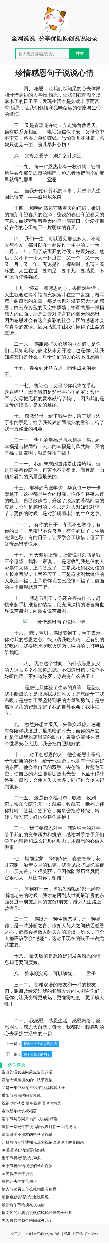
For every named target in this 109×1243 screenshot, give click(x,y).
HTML (78, 1234)
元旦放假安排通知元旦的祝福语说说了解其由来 (43, 1142)
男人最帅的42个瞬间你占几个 (27, 1220)
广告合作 (91, 1234)
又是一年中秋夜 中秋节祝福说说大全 (33, 1088)
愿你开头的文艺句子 (19, 1181)
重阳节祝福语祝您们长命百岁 (27, 1166)
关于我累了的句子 (36, 1054)
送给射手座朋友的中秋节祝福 (27, 1135)
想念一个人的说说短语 (40, 1044)
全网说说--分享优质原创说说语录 (54, 38)
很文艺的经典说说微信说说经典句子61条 (37, 1213)
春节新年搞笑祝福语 (19, 1111)
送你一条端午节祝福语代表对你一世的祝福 (39, 1127)
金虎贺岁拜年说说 (17, 1174)
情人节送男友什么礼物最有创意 (29, 1189)
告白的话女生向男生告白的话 (27, 1072)
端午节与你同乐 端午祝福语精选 (30, 1119)
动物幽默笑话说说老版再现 (25, 1197)
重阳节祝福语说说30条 (21, 1158)
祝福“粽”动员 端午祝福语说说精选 (31, 1103)
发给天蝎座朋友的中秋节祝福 (27, 1080)
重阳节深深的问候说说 (21, 1095)
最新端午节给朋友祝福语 (23, 1205)
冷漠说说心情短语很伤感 (23, 1150)
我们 (58, 88)
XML (67, 1234)
